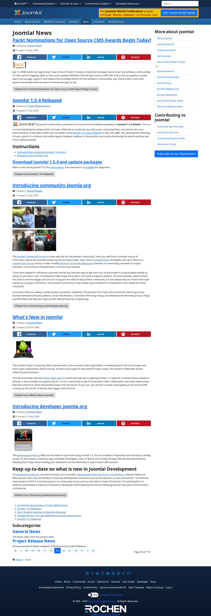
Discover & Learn (70, 3)
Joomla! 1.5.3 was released (87, 132)
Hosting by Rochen (105, 614)
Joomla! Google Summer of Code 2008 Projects (42, 505)
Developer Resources (127, 3)
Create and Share (166, 50)
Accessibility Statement (51, 587)
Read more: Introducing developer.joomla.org (41, 495)
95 (69, 550)
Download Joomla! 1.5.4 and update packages (57, 162)
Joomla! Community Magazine (76, 263)
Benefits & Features (54, 21)
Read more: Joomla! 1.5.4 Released (34, 174)
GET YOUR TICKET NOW (179, 13)
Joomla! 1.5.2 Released (29, 519)
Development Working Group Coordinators (100, 474)
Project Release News (38, 106)
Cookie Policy (90, 587)
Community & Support (97, 3)
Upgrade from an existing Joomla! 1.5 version (41, 152)
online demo (57, 167)
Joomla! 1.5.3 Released (29, 508)
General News (34, 45)
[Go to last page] (93, 550)
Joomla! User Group (23, 263)
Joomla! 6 (74, 21)
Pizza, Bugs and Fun (55, 378)
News (86, 21)
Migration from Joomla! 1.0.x (32, 155)
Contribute (98, 21)
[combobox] (180, 3)
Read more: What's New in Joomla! (35, 395)
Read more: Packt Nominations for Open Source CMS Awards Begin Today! (56, 89)
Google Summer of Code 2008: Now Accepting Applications (49, 515)
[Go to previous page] (21, 550)
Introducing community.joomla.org (51, 185)
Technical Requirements (170, 106)
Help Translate (136, 587)
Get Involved (164, 56)
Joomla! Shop (164, 83)
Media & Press (116, 21)
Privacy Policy (73, 587)
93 (57, 550)
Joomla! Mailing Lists (168, 88)
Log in (169, 587)
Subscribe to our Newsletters (176, 154)
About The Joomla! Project (171, 61)
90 (39, 550)
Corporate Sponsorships (170, 126)
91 (45, 550)
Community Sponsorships (171, 138)
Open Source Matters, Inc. (102, 601)
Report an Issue (154, 587)
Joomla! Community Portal (31, 256)
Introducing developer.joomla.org (49, 406)
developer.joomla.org (28, 455)
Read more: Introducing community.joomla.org (42, 305)
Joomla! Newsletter (167, 94)
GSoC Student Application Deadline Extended (41, 512)
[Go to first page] (15, 550)
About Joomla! (32, 21)
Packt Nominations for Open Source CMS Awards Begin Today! (81, 40)
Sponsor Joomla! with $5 (113, 587)
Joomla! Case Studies (168, 77)
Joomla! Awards (165, 71)
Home (17, 21)
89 (32, 550)
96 (76, 550)
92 (51, 550)
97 (82, 550)
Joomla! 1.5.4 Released (37, 100)
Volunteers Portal (166, 144)
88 (26, 550)
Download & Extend (44, 3)
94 (63, 550)
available (89, 167)
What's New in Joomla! (37, 317)
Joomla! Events (101, 260)
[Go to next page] (87, 550)
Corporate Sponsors (168, 132)
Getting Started (165, 44)
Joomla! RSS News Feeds (170, 100)
